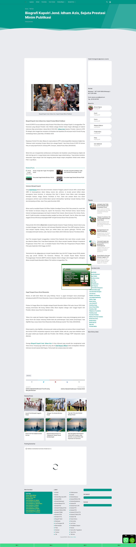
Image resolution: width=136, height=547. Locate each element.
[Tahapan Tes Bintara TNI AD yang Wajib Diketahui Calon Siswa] (93, 219)
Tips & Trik (73, 532)
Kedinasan (57, 521)
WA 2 (51, 545)
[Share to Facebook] (32, 382)
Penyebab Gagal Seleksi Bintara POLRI (74, 177)
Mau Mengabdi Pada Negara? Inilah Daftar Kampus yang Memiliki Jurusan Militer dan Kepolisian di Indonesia (76, 436)
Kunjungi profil (97, 108)
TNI (56, 534)
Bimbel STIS (74, 510)
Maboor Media (73, 537)
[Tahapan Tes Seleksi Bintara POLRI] (55, 404)
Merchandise (58, 525)
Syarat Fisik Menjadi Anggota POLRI (33, 414)
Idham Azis (61, 129)
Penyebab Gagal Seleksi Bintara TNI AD (43, 177)
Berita (56, 494)
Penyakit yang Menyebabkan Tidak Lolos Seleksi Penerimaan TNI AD (73, 171)
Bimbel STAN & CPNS (60, 510)
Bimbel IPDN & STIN (75, 499)
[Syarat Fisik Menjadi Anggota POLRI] (34, 404)
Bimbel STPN (58, 514)
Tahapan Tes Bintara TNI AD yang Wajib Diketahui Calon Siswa (103, 218)
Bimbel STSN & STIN (76, 514)
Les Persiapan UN (59, 523)
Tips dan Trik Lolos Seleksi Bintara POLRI (75, 413)
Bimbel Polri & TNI (75, 505)
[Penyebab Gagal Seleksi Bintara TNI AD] (29, 179)
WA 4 (119, 545)
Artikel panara (74, 492)
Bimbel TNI (73, 516)
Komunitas (73, 521)
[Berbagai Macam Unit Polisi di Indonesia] (93, 232)
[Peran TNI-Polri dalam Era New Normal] (34, 425)
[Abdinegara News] (25, 2)
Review (72, 527)
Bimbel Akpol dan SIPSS (60, 497)
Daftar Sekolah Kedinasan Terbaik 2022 (73, 389)
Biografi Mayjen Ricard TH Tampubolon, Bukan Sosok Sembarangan (54, 435)
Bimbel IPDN (58, 499)
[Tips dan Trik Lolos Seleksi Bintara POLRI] (76, 404)
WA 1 (17, 545)
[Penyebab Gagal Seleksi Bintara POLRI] (59, 179)
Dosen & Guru (74, 519)
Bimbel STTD (58, 516)
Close (89, 265)
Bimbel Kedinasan (59, 501)
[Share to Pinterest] (55, 382)
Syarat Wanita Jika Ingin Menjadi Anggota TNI (103, 256)
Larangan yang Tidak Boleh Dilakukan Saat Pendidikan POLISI (102, 205)
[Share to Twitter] (44, 382)
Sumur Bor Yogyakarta (76, 530)
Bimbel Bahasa (74, 497)
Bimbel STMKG (59, 512)
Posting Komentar (29, 21)
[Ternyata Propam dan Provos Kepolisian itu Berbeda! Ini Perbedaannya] (93, 243)
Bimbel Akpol (60, 2)
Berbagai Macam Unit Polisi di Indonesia (102, 230)
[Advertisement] (68, 45)
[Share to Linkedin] (67, 382)
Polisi (56, 527)
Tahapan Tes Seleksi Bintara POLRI (54, 414)
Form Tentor (52, 2)
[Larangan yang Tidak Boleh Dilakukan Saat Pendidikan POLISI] (93, 206)
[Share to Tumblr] (79, 382)
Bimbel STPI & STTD (76, 512)
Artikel (37, 2)
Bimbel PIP (73, 503)
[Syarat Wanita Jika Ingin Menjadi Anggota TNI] (93, 258)
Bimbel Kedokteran (75, 501)
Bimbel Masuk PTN (60, 503)
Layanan (31, 2)
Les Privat (73, 523)
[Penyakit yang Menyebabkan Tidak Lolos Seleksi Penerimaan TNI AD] (59, 172)
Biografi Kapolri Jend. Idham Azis (41, 343)
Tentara (57, 532)
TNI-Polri (29, 375)
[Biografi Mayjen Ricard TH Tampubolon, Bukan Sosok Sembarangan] (55, 425)
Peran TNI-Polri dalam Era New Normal (34, 434)
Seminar (57, 530)
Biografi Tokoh (58, 519)
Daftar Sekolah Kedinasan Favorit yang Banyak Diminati (38, 389)
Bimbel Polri (71, 2)
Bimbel (72, 494)
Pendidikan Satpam (75, 525)
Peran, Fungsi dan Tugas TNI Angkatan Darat (43, 171)
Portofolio (44, 2)
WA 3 (85, 545)
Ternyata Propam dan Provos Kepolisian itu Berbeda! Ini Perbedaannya (103, 243)
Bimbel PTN (73, 508)
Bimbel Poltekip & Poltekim (60, 508)
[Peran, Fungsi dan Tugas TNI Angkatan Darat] (29, 172)
